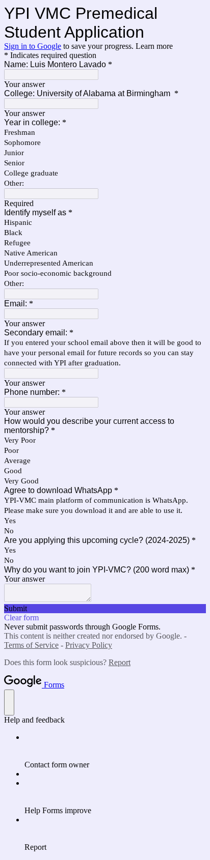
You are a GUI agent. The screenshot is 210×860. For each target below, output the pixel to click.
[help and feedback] (9, 702)
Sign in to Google (32, 46)
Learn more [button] (154, 46)
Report (119, 662)
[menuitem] (115, 751)
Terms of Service (31, 645)
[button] (105, 608)
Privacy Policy (88, 645)
